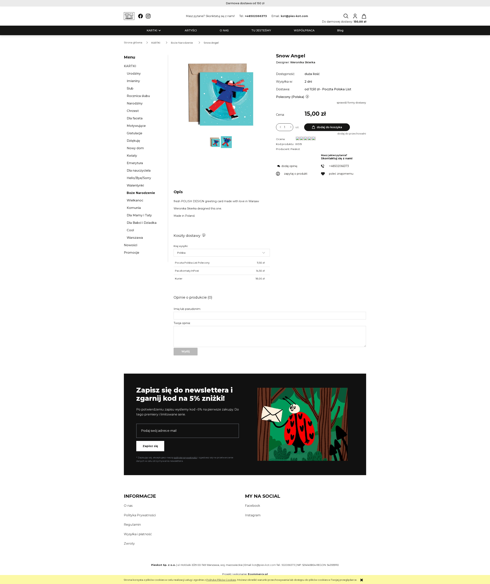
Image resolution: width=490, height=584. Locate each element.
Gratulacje (134, 133)
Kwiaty (132, 155)
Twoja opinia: (182, 323)
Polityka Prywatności (140, 515)
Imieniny (133, 81)
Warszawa (135, 237)
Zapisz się (150, 446)
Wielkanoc (135, 200)
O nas (128, 505)
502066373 (288, 564)
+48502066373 (256, 16)
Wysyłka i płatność (138, 534)
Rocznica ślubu (138, 96)
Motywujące (136, 126)
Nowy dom (135, 148)
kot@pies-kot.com (294, 16)
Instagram (253, 515)
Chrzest (133, 111)
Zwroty (129, 543)
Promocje (131, 252)
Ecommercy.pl (258, 574)
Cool (130, 230)
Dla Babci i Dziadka (142, 223)
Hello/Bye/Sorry (139, 178)
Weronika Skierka (302, 62)
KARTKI (130, 66)
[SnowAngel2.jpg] (215, 141)
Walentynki (135, 185)
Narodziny (135, 103)
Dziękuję (133, 141)
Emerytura (135, 163)
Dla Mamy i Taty (139, 215)
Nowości (130, 245)
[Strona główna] (129, 16)
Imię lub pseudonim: (187, 309)
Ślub (130, 88)
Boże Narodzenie (141, 193)
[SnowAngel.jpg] (226, 141)
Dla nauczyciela (139, 170)
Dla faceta (135, 118)
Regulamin (132, 524)
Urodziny (134, 73)
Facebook (252, 505)
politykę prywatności (185, 457)
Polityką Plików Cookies (221, 579)
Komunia (134, 208)
